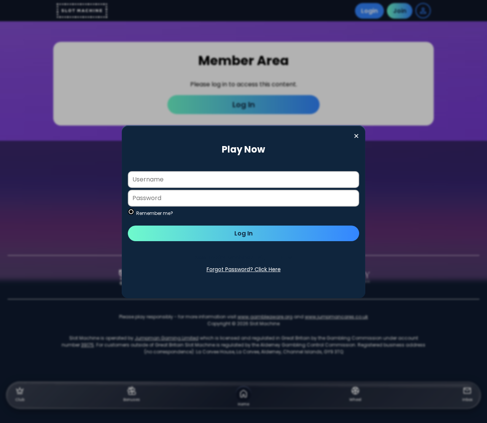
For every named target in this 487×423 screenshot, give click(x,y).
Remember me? (154, 213)
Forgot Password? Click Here (244, 269)
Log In (243, 233)
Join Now (243, 258)
